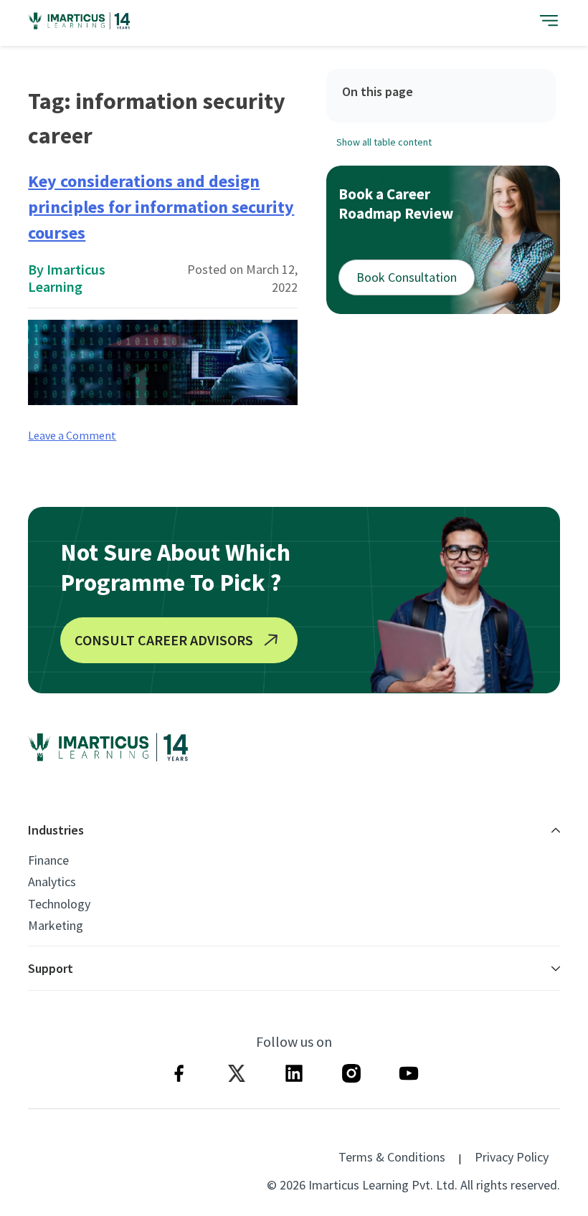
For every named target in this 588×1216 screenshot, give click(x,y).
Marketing (55, 926)
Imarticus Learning (66, 277)
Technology (59, 904)
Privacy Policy (512, 1157)
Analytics (52, 882)
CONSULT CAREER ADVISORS (164, 640)
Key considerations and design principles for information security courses (161, 207)
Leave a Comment (72, 435)
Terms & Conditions (391, 1157)
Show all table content (384, 142)
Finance (48, 860)
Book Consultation (406, 277)
